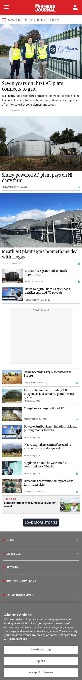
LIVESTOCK (13, 553)
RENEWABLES (8, 187)
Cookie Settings (41, 649)
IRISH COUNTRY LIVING (21, 581)
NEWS (5, 110)
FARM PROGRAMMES (19, 595)
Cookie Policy (18, 639)
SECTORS (12, 567)
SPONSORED (10, 499)
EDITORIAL (29, 492)
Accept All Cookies (41, 672)
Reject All (41, 661)
